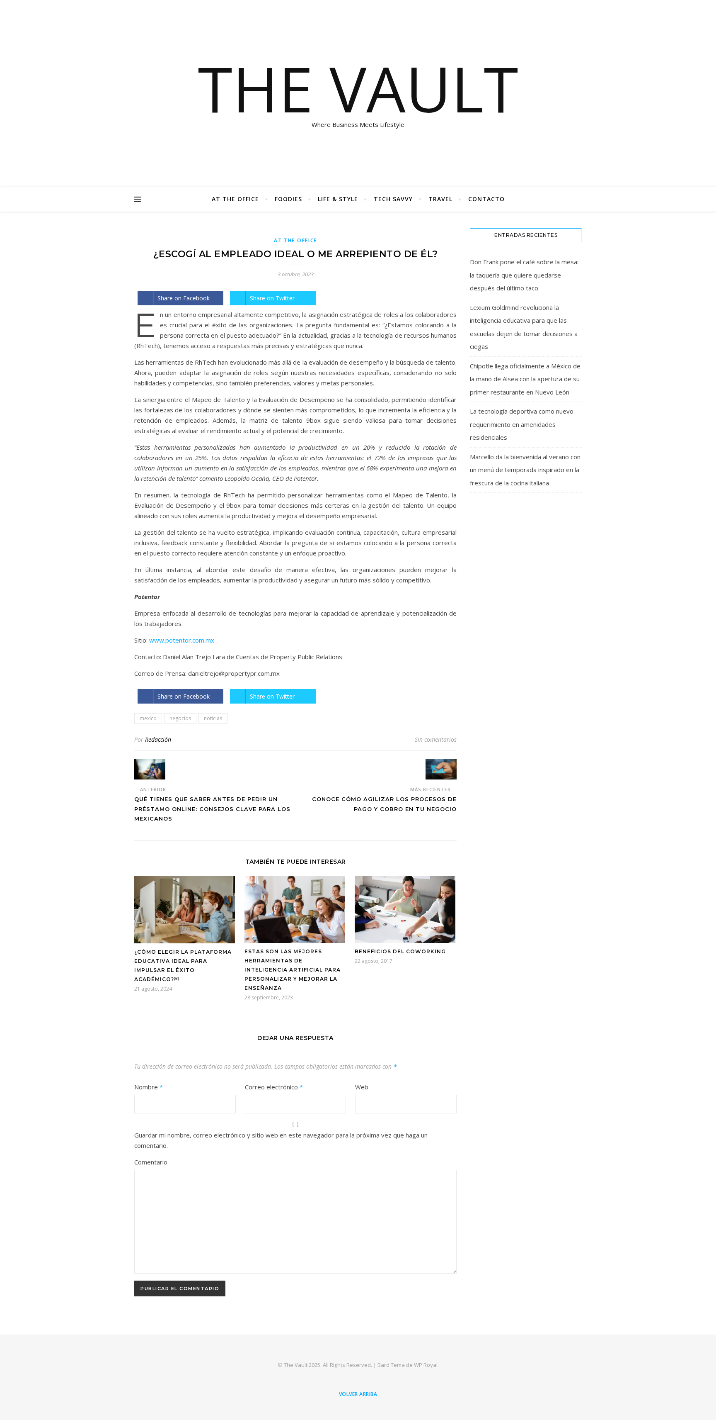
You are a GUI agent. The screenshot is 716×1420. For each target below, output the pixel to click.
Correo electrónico (274, 1087)
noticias (213, 718)
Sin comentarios (436, 739)
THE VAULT (358, 88)
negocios (180, 718)
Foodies (288, 199)
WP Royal (426, 1365)
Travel (440, 199)
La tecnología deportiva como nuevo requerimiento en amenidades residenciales (521, 424)
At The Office (235, 199)
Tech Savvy (393, 199)
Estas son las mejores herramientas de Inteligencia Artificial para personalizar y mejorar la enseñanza (292, 969)
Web (361, 1087)
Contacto (486, 199)
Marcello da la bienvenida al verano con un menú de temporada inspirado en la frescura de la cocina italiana (525, 470)
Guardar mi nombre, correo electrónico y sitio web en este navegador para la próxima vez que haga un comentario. (281, 1140)
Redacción (158, 739)
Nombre (148, 1087)
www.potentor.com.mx (181, 640)
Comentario (150, 1162)
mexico (148, 718)
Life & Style (338, 199)
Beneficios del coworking (400, 951)
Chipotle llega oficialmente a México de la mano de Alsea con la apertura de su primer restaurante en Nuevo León (525, 379)
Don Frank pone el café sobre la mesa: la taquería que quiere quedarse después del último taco (524, 275)
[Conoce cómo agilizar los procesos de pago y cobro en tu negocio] (441, 769)
